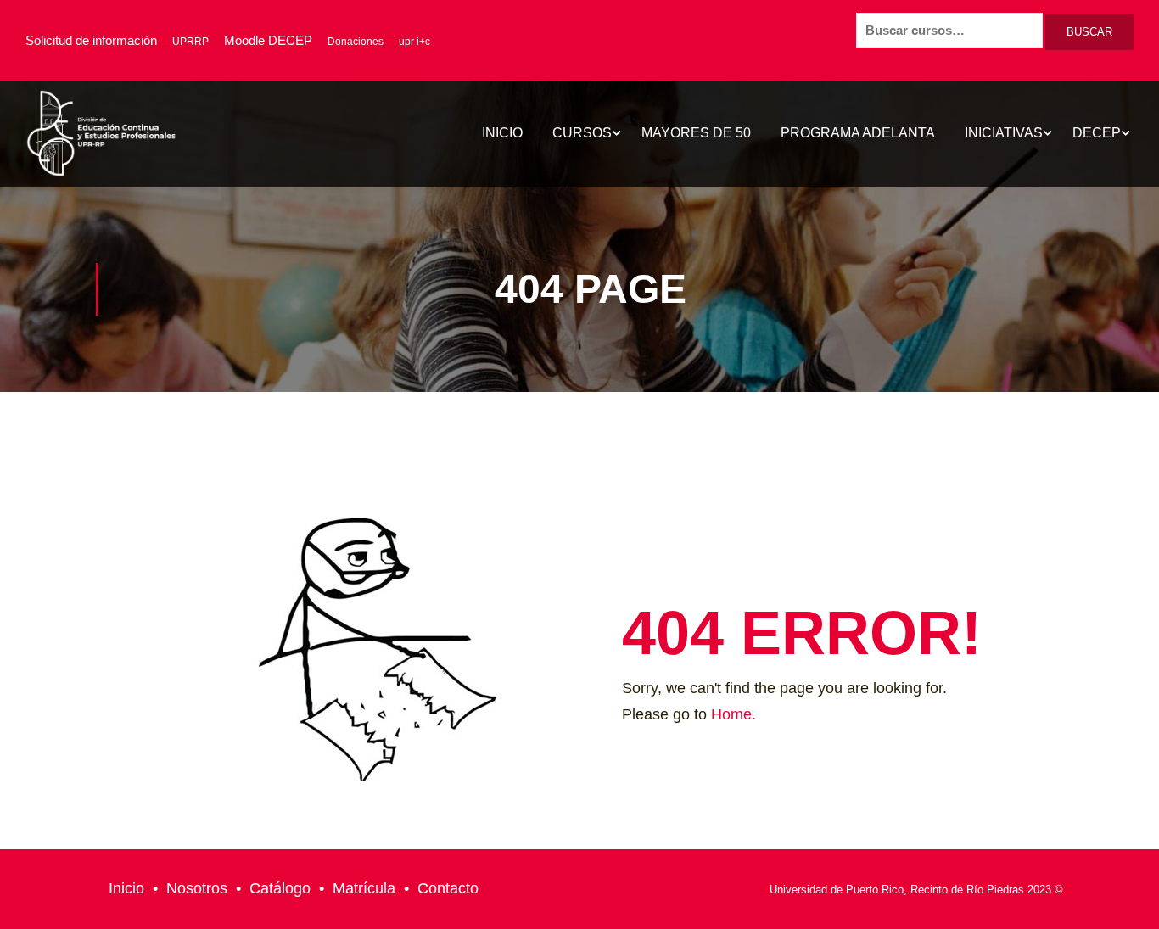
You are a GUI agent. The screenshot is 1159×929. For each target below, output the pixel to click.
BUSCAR (1089, 31)
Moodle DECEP (268, 40)
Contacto (448, 888)
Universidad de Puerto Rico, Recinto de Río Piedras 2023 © (916, 889)
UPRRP (190, 42)
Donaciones (356, 42)
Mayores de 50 (696, 133)
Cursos (582, 133)
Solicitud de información (91, 40)
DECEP (1096, 133)
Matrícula (364, 888)
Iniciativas (1004, 133)
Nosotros (196, 888)
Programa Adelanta (858, 133)
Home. (733, 714)
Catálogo (280, 888)
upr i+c (414, 42)
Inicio (502, 133)
